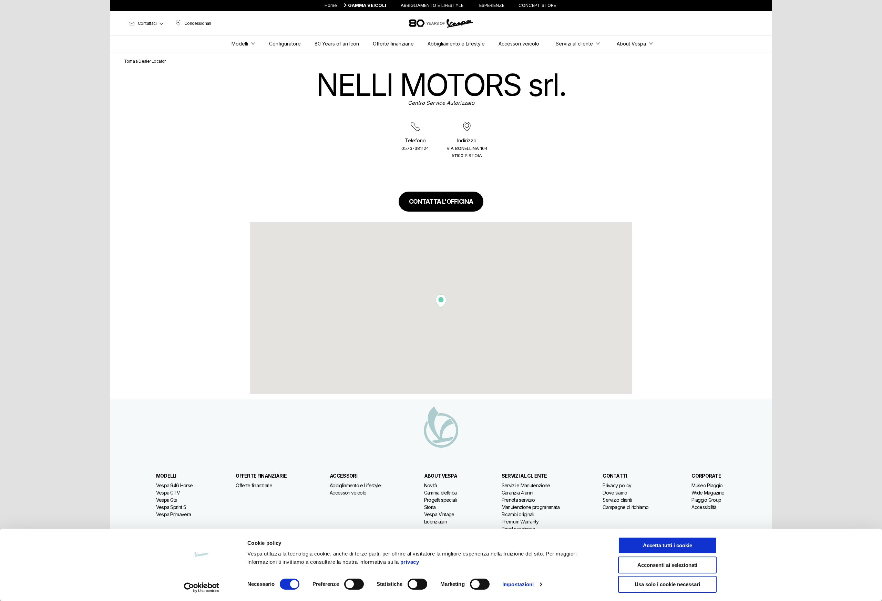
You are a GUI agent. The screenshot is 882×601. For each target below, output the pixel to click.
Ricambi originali (518, 514)
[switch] (354, 584)
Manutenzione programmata (531, 507)
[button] (441, 301)
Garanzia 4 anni (517, 493)
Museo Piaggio (706, 485)
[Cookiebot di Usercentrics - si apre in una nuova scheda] (202, 587)
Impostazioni (518, 584)
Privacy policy (617, 485)
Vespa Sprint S (171, 507)
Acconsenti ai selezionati (667, 565)
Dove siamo (615, 493)
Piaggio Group (706, 500)
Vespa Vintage (439, 514)
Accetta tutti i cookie (667, 545)
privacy (409, 562)
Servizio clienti (617, 500)
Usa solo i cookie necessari (667, 584)
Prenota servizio (518, 500)
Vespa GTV (168, 493)
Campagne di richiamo (625, 507)
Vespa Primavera (173, 514)
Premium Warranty (520, 521)
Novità (430, 485)
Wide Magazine (707, 493)
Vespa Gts (166, 500)
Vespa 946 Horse (174, 485)
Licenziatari (435, 521)
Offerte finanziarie (254, 485)
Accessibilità (703, 507)
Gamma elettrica (440, 493)
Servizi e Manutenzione (526, 485)
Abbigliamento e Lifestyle (355, 485)
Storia (430, 507)
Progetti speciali (440, 500)
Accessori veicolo (348, 493)
